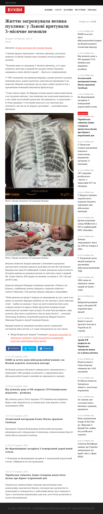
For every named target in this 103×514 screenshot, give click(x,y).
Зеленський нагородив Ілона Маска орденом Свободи (34, 420)
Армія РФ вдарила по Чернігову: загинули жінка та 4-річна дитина (88, 346)
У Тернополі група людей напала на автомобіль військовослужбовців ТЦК (89, 264)
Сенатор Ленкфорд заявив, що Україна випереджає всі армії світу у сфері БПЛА (88, 450)
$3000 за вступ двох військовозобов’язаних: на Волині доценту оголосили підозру (35, 361)
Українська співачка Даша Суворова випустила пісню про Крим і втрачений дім (35, 476)
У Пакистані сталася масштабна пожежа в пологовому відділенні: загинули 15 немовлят (87, 154)
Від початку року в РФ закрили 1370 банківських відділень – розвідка (36, 391)
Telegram (47, 348)
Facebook (14, 348)
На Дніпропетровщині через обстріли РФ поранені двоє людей (87, 305)
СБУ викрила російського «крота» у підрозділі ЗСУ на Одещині (87, 179)
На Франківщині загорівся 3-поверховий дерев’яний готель (39, 450)
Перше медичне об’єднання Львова (33, 47)
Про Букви (10, 2)
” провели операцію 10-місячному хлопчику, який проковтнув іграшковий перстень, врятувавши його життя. (41, 337)
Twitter (30, 348)
